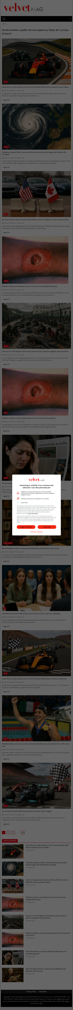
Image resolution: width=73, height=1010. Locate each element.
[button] (36, 502)
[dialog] (36, 505)
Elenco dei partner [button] (33, 513)
